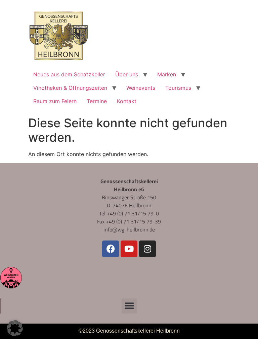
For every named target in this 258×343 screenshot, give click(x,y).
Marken (166, 74)
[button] (129, 306)
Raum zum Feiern (55, 101)
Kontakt (126, 101)
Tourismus (178, 87)
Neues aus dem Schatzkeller (69, 74)
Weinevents (140, 87)
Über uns (126, 74)
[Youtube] (129, 249)
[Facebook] (110, 249)
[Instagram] (147, 249)
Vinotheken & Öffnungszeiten (70, 87)
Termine (97, 101)
